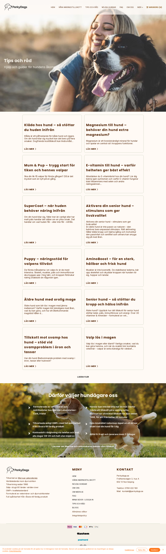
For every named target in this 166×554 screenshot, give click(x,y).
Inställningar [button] (129, 550)
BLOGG (75, 508)
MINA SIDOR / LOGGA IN (82, 500)
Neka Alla (141, 550)
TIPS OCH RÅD (78, 504)
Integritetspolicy (79, 515)
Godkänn (154, 550)
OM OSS (75, 488)
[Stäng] (163, 550)
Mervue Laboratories (27, 478)
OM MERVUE (77, 492)
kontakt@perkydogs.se (132, 491)
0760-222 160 (131, 488)
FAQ (74, 496)
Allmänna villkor (79, 511)
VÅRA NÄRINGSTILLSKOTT (84, 480)
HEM (74, 476)
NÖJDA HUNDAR (79, 484)
